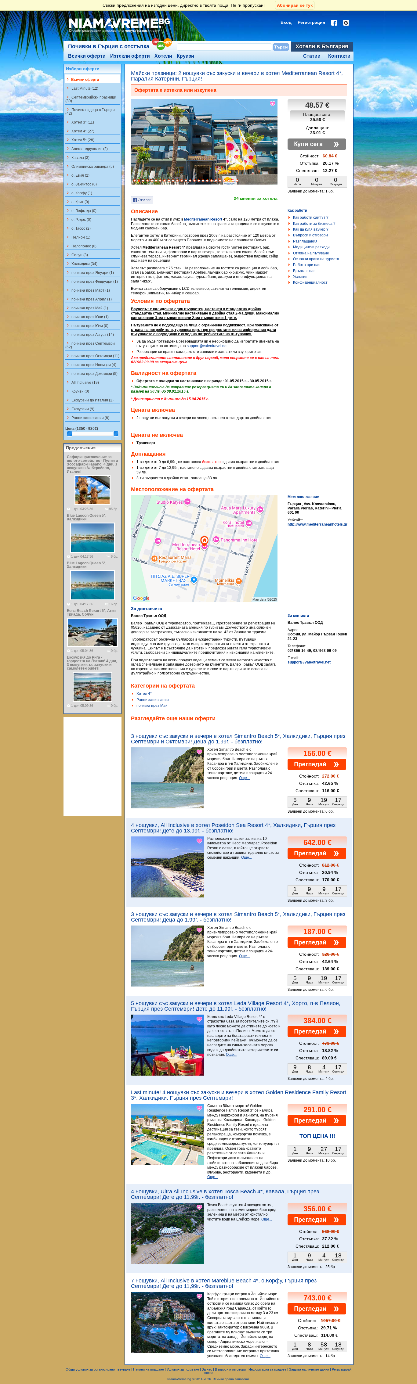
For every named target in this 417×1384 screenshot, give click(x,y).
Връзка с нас (304, 271)
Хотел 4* (144, 694)
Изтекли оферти (130, 56)
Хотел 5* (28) (79, 139)
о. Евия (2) (77, 175)
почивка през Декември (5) (91, 373)
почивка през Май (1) (86, 307)
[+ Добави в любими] (273, 104)
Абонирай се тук (295, 5)
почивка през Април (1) (88, 299)
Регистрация (311, 22)
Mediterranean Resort (203, 219)
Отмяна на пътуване (311, 253)
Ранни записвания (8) (87, 417)
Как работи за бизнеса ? (314, 223)
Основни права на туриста (316, 259)
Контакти (339, 56)
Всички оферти (87, 56)
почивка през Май (152, 705)
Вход (286, 22)
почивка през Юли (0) (86, 325)
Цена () (81, 428)
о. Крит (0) (77, 201)
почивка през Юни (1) (87, 316)
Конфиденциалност (310, 282)
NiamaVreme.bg (179, 1379)
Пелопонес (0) (80, 245)
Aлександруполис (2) (86, 148)
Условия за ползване (183, 1369)
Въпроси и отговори (310, 235)
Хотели (163, 56)
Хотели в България (322, 46)
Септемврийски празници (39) (90, 99)
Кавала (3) (77, 157)
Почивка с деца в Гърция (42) (90, 111)
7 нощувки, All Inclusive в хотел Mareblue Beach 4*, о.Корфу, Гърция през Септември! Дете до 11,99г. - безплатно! (224, 1283)
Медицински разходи (311, 247)
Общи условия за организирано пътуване (98, 1369)
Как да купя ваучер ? (310, 229)
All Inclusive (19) (82, 382)
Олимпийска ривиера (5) (89, 166)
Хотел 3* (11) (79, 122)
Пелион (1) (77, 237)
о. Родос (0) (78, 219)
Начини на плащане (148, 1369)
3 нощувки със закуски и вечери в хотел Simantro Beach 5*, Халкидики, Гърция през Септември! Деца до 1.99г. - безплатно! (238, 917)
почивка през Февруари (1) (91, 281)
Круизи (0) (77, 391)
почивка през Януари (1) (89, 272)
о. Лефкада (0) (80, 210)
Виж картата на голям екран (204, 555)
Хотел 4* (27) (79, 130)
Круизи (185, 56)
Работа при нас (306, 265)
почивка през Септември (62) (90, 345)
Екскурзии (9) (79, 408)
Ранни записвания (152, 700)
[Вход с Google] (346, 23)
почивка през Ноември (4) (90, 364)
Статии (312, 56)
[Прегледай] (317, 769)
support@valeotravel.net (309, 662)
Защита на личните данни (309, 1369)
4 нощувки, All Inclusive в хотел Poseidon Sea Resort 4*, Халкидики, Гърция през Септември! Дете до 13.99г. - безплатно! (233, 828)
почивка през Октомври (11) (92, 355)
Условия (300, 277)
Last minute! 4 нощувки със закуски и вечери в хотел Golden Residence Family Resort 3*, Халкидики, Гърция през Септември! (238, 1095)
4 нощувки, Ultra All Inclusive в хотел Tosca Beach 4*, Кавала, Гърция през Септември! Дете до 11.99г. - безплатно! (225, 1194)
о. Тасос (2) (78, 228)
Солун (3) (76, 254)
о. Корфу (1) (78, 192)
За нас (207, 1369)
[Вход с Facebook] (334, 23)
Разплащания (305, 241)
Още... (244, 778)
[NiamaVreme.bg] (120, 33)
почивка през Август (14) (89, 334)
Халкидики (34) (81, 263)
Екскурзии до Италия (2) (89, 399)
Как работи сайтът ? (310, 217)
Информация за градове (267, 1369)
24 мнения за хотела (255, 198)
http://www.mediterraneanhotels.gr (317, 524)
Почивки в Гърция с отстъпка (108, 46)
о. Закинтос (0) (81, 184)
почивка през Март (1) (87, 290)
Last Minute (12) (81, 88)
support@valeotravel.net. (207, 346)
